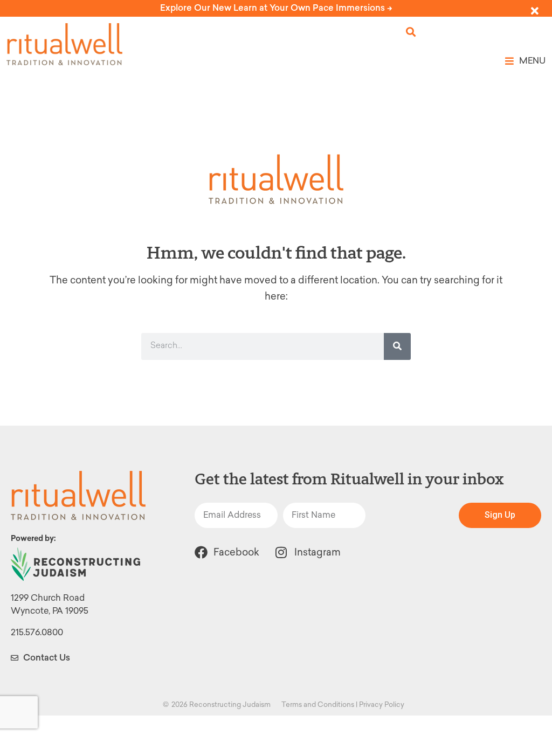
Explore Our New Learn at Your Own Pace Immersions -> (276, 8)
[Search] (397, 346)
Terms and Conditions (317, 704)
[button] (411, 32)
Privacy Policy (381, 704)
